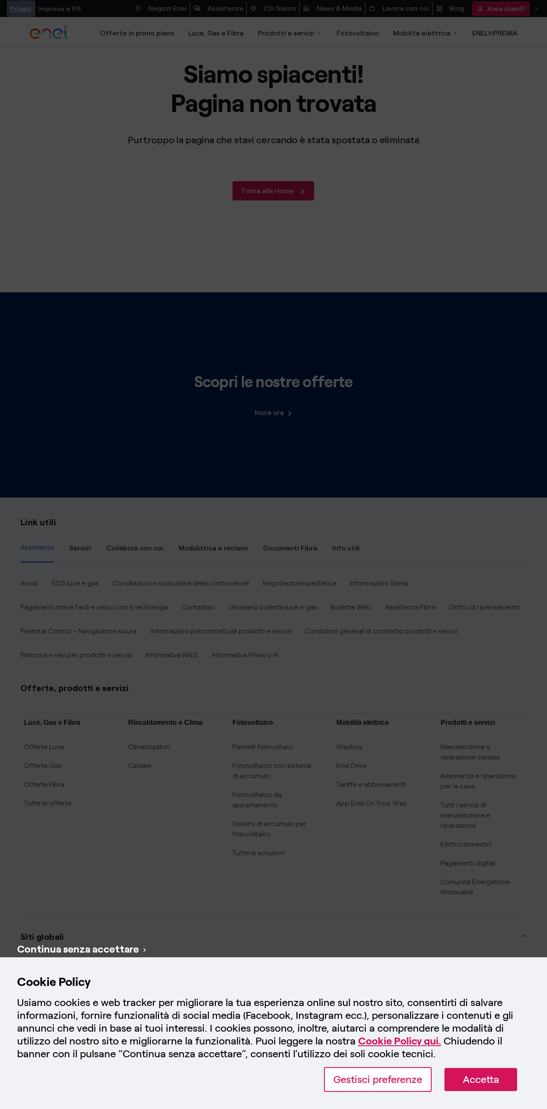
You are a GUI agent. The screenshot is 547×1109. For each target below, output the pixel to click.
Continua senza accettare (78, 949)
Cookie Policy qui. (399, 1041)
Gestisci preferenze (377, 1079)
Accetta (481, 1079)
